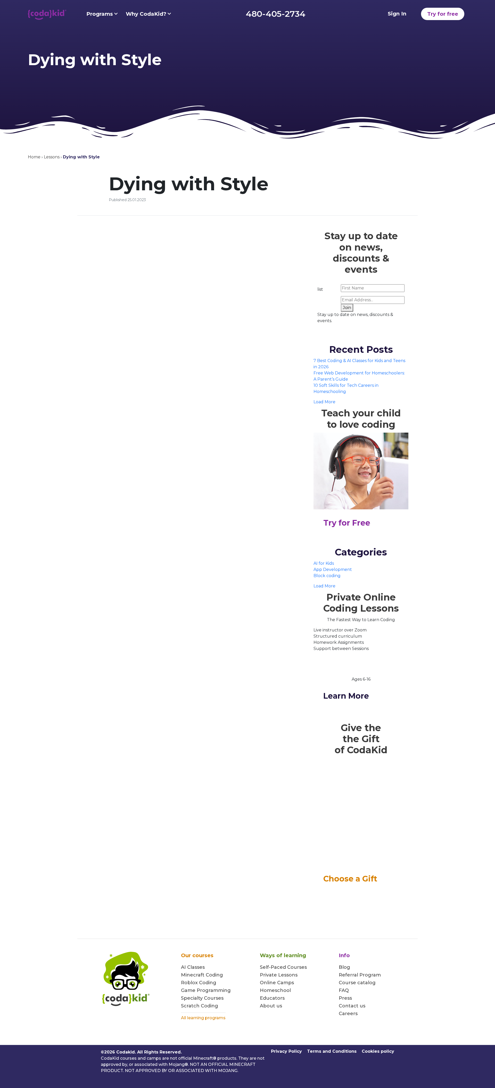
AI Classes (193, 967)
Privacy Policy (286, 1051)
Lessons (52, 157)
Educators (272, 998)
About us (271, 1006)
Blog (344, 967)
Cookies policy (378, 1051)
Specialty (192, 998)
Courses (213, 998)
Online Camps (277, 983)
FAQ (344, 990)
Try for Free (346, 523)
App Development (333, 569)
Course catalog (357, 983)
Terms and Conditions (332, 1051)
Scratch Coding (199, 1006)
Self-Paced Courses (283, 967)
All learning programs (203, 1017)
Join (347, 307)
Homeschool (275, 990)
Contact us (352, 1006)
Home (34, 157)
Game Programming (206, 990)
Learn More (346, 696)
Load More (324, 401)
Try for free (442, 14)
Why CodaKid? (146, 14)
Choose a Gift (350, 879)
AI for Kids (324, 563)
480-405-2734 (276, 14)
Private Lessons (279, 975)
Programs (99, 14)
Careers (348, 1013)
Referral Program (360, 975)
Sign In (397, 14)
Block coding (327, 575)
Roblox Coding (198, 983)
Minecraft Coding (202, 975)
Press (345, 998)
